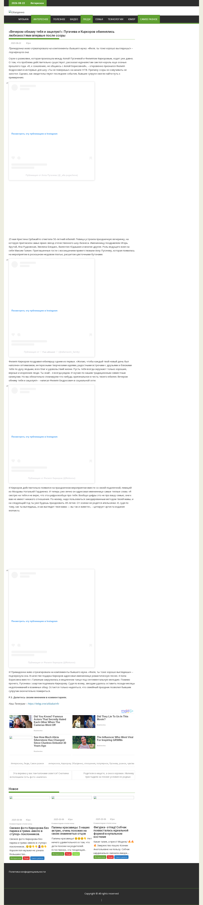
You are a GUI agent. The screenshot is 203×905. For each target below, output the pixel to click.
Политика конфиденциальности (27, 871)
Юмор (131, 19)
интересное (54, 763)
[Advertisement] (72, 209)
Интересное (40, 19)
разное (122, 763)
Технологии (115, 19)
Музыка (24, 19)
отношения (89, 763)
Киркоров (66, 763)
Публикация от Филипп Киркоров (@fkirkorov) (51, 478)
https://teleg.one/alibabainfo (43, 703)
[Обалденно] (12, 19)
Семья (99, 19)
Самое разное (148, 19)
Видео (74, 19)
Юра (28, 43)
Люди (86, 19)
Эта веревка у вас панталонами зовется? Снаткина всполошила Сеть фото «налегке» (39, 775)
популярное (102, 763)
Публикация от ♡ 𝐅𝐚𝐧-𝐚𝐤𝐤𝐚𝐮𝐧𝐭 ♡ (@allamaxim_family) (52, 352)
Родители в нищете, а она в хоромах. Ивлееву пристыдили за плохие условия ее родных (108, 775)
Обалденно (77, 763)
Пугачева (113, 763)
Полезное (59, 19)
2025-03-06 (16, 819)
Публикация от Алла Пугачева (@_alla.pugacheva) (52, 175)
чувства (130, 763)
